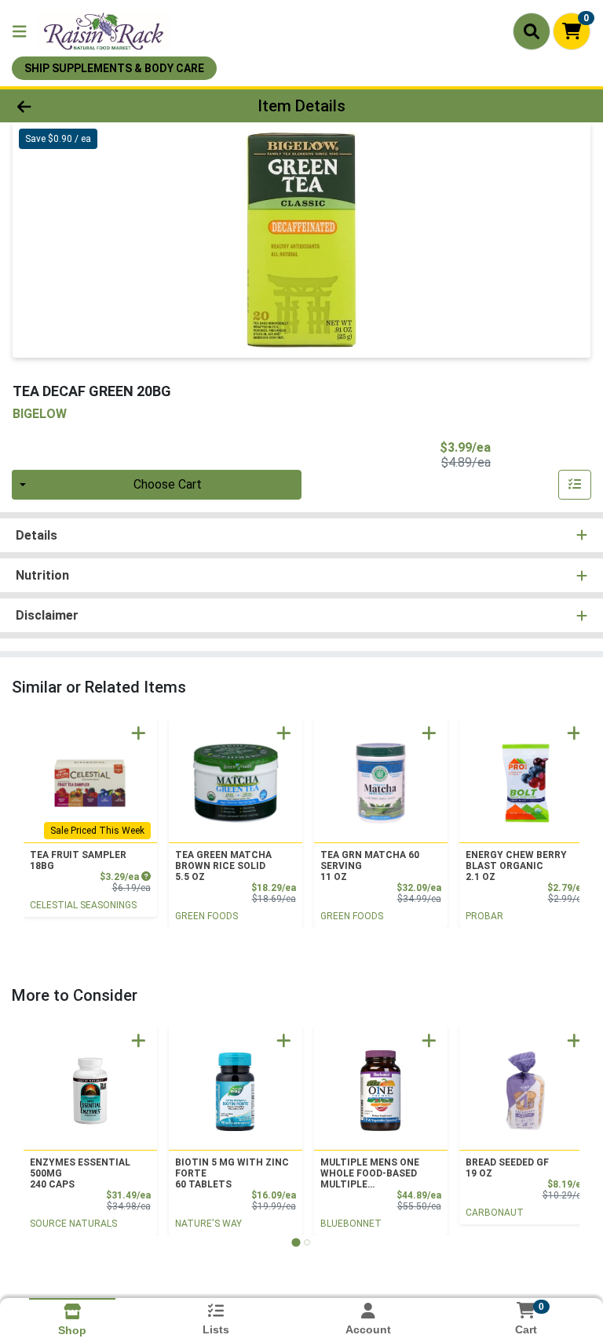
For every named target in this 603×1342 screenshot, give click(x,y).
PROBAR (484, 916)
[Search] (531, 31)
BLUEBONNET (351, 1223)
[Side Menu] (20, 31)
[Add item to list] (574, 485)
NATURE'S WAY (208, 1223)
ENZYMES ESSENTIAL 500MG (80, 1173)
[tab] (295, 1242)
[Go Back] (85, 106)
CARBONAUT (495, 1212)
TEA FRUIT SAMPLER (78, 860)
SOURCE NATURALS (73, 1223)
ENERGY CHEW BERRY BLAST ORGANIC (516, 865)
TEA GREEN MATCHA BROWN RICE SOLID (223, 865)
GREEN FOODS (206, 916)
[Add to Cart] (138, 733)
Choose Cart (167, 484)
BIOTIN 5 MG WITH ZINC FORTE (232, 1173)
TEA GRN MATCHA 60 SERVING (369, 865)
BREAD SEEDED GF (507, 1168)
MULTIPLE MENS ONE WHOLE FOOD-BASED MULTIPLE (369, 1173)
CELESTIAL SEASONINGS (83, 905)
